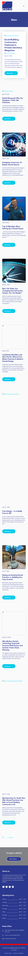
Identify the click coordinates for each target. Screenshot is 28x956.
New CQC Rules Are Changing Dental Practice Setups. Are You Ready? (12, 290)
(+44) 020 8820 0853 (14, 935)
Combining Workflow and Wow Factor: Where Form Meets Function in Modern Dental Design (12, 357)
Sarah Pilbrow (10, 53)
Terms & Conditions (18, 953)
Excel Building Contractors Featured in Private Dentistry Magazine (13, 45)
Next (12, 837)
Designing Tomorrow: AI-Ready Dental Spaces (12, 163)
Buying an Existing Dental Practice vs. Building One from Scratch (12, 577)
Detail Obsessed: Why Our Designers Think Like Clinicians (12, 100)
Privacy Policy (8, 953)
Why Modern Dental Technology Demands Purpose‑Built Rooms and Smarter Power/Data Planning (12, 645)
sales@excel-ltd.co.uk (10, 938)
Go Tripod (14, 950)
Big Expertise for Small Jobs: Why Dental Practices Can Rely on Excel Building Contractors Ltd (13, 801)
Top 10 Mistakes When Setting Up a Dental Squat (12, 227)
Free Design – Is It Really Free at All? (12, 512)
